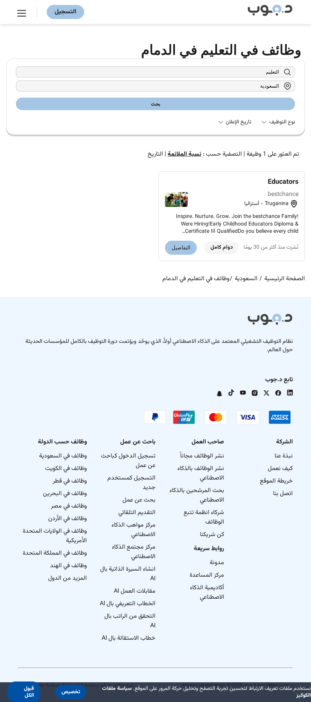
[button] (70, 692)
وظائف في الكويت (66, 468)
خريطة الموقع (276, 481)
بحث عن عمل (139, 500)
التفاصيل (180, 248)
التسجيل (65, 12)
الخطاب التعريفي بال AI (128, 604)
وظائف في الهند (68, 566)
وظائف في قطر (70, 481)
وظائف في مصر (69, 506)
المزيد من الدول (67, 578)
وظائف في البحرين (65, 493)
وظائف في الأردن (67, 519)
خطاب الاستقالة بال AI (129, 638)
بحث (155, 104)
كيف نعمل (280, 468)
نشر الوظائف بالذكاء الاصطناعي (200, 473)
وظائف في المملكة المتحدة (55, 553)
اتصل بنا (283, 493)
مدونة (217, 563)
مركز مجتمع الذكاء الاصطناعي (134, 552)
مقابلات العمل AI (135, 591)
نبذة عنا (284, 456)
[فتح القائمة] (22, 12)
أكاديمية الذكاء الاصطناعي (207, 592)
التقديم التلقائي (137, 512)
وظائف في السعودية (63, 456)
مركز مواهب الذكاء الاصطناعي (134, 530)
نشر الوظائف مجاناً (202, 456)
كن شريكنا (212, 535)
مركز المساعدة (207, 575)
